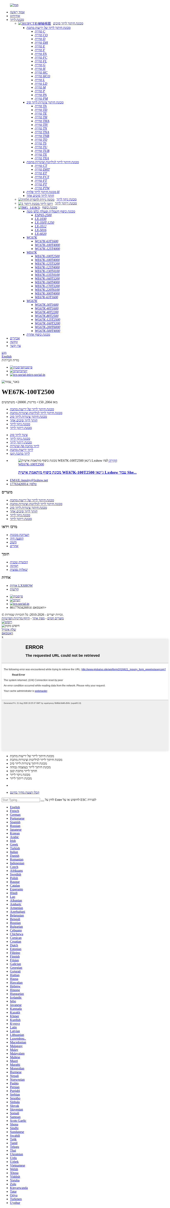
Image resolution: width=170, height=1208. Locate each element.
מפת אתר (38, 618)
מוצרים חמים (55, 618)
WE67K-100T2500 (31, 464)
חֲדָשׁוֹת (14, 589)
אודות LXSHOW (21, 585)
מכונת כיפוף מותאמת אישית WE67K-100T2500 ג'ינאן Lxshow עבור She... (77, 472)
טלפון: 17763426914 (23, 484)
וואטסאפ (7, 633)
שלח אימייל (9, 629)
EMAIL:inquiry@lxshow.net (29, 480)
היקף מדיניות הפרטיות (16, 618)
